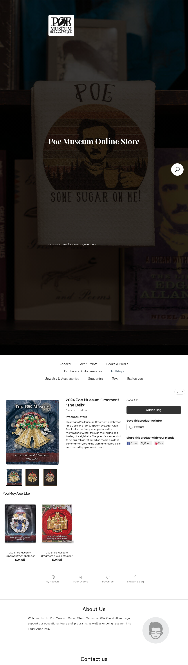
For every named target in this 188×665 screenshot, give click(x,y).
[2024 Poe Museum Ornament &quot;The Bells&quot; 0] (14, 477)
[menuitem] (177, 391)
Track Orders (80, 581)
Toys (115, 379)
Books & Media (117, 364)
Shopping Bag (135, 581)
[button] (137, 427)
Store (69, 410)
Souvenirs (95, 379)
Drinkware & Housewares (83, 371)
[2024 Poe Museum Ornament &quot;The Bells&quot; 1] (32, 477)
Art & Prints (88, 364)
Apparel (65, 364)
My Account (53, 581)
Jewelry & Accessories (62, 379)
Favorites (107, 581)
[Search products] (177, 169)
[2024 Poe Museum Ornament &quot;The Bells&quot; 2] (50, 477)
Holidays (117, 371)
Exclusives (135, 379)
